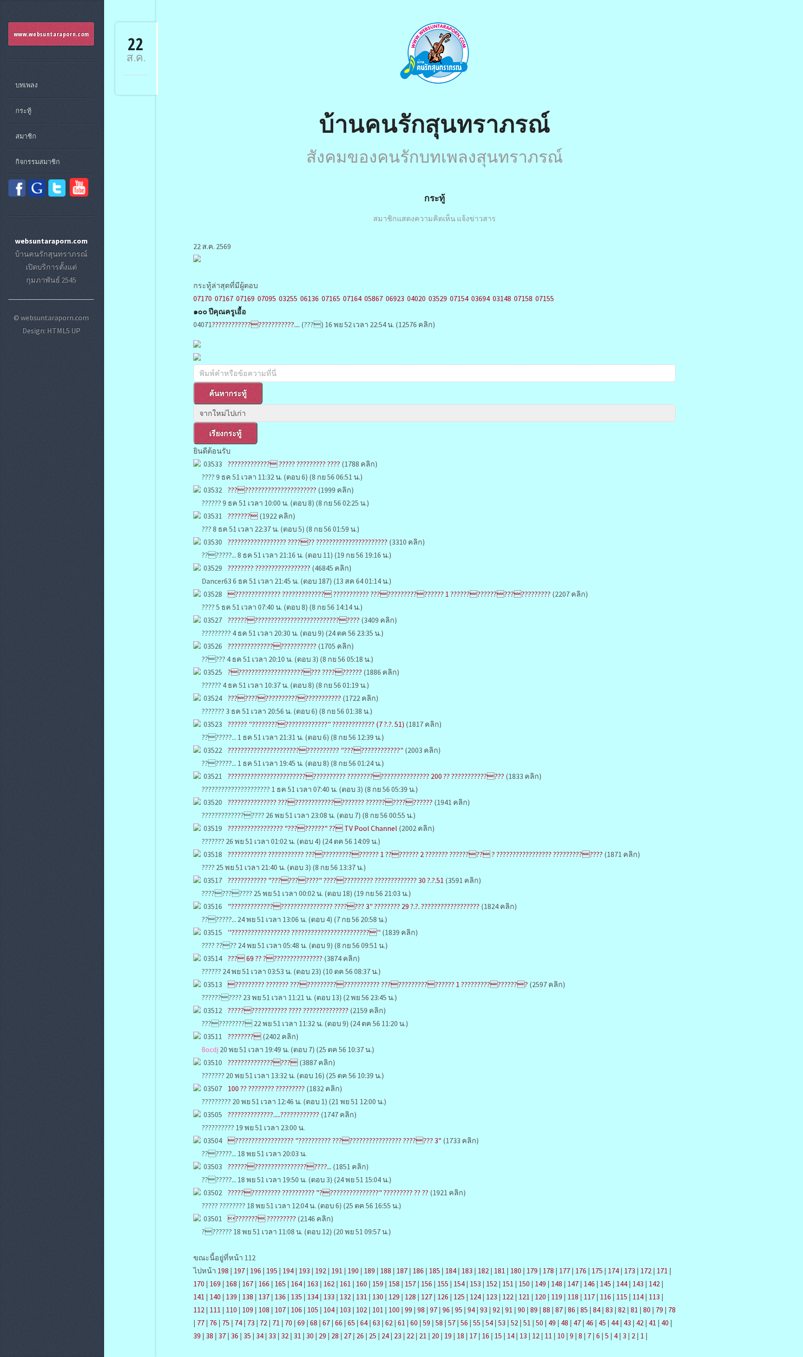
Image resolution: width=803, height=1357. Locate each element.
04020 (416, 298)
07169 (245, 298)
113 (654, 1296)
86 (571, 1309)
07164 (352, 298)
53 (502, 1322)
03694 (480, 298)
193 (304, 1270)
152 (491, 1283)
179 (532, 1270)
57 (451, 1322)
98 (421, 1309)
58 (439, 1322)
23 (398, 1335)
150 (524, 1283)
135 (296, 1296)
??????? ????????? (262, 1218)
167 (247, 1283)
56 (464, 1322)
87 (559, 1309)
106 (296, 1309)
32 (285, 1335)
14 (510, 1335)
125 (459, 1296)
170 (198, 1283)
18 (460, 1335)
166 (264, 1283)
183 (467, 1270)
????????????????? (263, 1062)
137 (264, 1296)
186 (418, 1270)
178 (548, 1270)
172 (646, 1270)
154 (459, 1283)
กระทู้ (434, 197)
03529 (437, 298)
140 (215, 1296)
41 (652, 1322)
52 (514, 1322)
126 (442, 1296)
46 (589, 1322)
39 (197, 1335)
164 (296, 1283)
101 (377, 1309)
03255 (288, 298)
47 (577, 1322)
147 (573, 1283)
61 (401, 1322)
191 (336, 1270)
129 (394, 1296)
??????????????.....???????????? (273, 1114)
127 (426, 1296)
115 (621, 1296)
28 (335, 1335)
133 (329, 1296)
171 (662, 1270)
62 (389, 1322)
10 (561, 1335)
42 (640, 1322)
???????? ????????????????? (269, 568)
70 (288, 1322)
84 (596, 1309)
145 (605, 1283)
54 (489, 1322)
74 (238, 1322)
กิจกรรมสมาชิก (37, 162)
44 (615, 1322)
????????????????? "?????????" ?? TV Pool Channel (312, 828)
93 (483, 1309)
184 (450, 1270)
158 (394, 1283)
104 (329, 1309)
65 (351, 1322)
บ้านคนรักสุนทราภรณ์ (434, 122)
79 (659, 1309)
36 (234, 1335)
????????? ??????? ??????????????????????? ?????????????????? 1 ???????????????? (378, 984)
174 (613, 1270)
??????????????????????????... (279, 1166)
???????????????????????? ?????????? (295, 672)
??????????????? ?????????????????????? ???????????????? (330, 802)
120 (540, 1296)
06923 (395, 298)
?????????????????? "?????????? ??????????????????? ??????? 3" (334, 1140)
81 (634, 1309)
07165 (331, 298)
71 (276, 1322)
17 (473, 1335)
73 (251, 1322)
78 (672, 1309)
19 (448, 1335)
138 (247, 1296)
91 (509, 1309)
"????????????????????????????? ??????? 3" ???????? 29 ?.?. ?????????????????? (354, 906)
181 (499, 1270)
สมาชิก (25, 136)
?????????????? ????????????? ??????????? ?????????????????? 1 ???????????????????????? (389, 594)
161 (345, 1283)
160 (361, 1283)
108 (264, 1309)
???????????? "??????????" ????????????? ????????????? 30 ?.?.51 (336, 880)
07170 (202, 298)
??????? (243, 515)
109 (247, 1309)
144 (621, 1283)
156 (426, 1283)
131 (361, 1296)
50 (539, 1322)
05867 (373, 298)
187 (402, 1270)
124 (475, 1296)
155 (442, 1283)
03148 (502, 298)
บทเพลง (26, 85)
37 (222, 1335)
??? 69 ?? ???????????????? (275, 958)
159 (377, 1283)
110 (231, 1309)
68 (313, 1322)
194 (288, 1270)
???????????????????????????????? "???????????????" (315, 750)
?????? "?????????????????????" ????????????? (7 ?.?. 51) (316, 724)
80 (647, 1309)
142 (654, 1283)
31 (297, 1335)
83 (609, 1309)
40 (665, 1322)
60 (414, 1322)
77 (200, 1322)
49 (552, 1322)
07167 (224, 298)
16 (485, 1335)
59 (426, 1322)
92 (496, 1309)
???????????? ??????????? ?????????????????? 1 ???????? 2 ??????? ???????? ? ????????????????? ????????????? (415, 854)
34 (259, 1335)
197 (239, 1270)
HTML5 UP (63, 330)
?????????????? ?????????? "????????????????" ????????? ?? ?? (328, 1192)
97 (433, 1309)
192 (320, 1270)
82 (621, 1309)
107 (280, 1309)
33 (272, 1335)
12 (536, 1335)
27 (347, 1335)
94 (471, 1309)
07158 (523, 298)
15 (498, 1335)
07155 (544, 298)
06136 (309, 298)
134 (312, 1296)
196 (255, 1270)
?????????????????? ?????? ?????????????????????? (308, 542)
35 (247, 1335)
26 (360, 1335)
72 (263, 1322)
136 (280, 1296)
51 (527, 1322)
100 (394, 1309)
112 (198, 1309)
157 (410, 1283)
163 (312, 1283)
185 (434, 1270)
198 (223, 1270)
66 (338, 1322)
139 (231, 1296)
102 (361, 1309)
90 (521, 1309)
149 (540, 1283)
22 (410, 1335)
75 (226, 1322)
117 (589, 1296)
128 (410, 1296)
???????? (244, 1036)
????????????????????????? (272, 489)
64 (364, 1322)
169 (215, 1283)
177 (564, 1270)
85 (584, 1309)
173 (629, 1270)
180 (515, 1270)
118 (573, 1296)
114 (638, 1296)
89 (534, 1309)
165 (280, 1283)
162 (329, 1283)
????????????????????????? (272, 646)
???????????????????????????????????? (294, 620)
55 (476, 1322)
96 (446, 1309)
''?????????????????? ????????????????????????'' (304, 932)
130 (377, 1296)
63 (376, 1322)
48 (564, 1322)
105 (312, 1309)
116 (605, 1296)
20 (435, 1335)
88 (546, 1309)
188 (385, 1270)
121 (524, 1296)
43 (627, 1322)
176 (580, 1270)
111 (215, 1309)
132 (345, 1296)
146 (589, 1283)
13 (523, 1335)
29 (322, 1335)
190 (353, 1270)
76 (213, 1322)
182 (483, 1270)
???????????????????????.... (256, 324)
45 (602, 1322)
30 (310, 1335)
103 (345, 1309)
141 (198, 1296)
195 (271, 1270)
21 (423, 1335)
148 (556, 1283)
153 (475, 1283)
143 (638, 1283)
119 (556, 1296)
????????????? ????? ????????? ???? (284, 463)
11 (548, 1335)
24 (385, 1335)
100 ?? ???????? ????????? (266, 1088)
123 (491, 1296)
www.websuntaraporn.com (51, 34)
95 (458, 1309)
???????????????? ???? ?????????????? (288, 1010)
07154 (459, 298)
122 (507, 1296)
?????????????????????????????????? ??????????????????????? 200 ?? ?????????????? (366, 776)
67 (326, 1322)
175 (597, 1270)
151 (507, 1283)
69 (301, 1322)
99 (408, 1309)
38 (209, 1335)
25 (372, 1335)
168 (231, 1283)
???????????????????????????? (284, 698)
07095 (266, 298)
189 (369, 1270)
